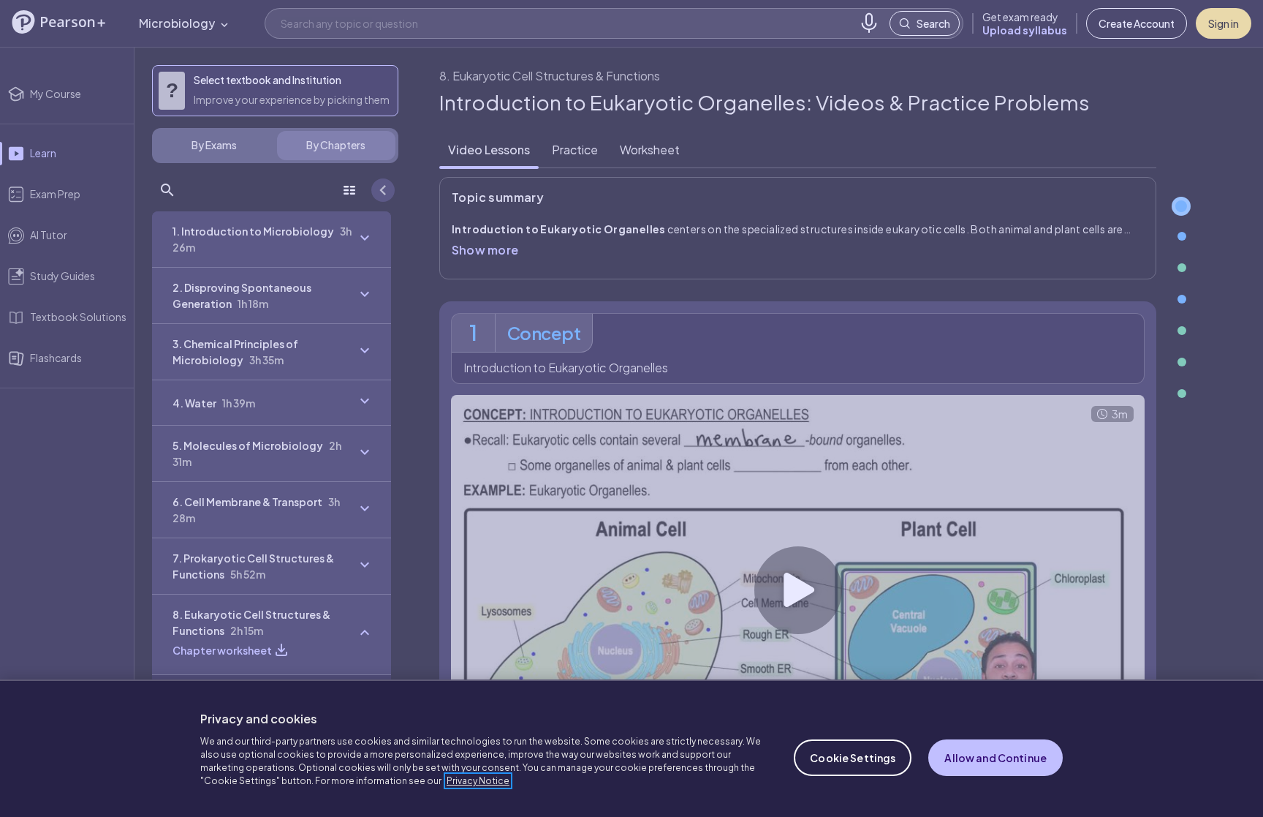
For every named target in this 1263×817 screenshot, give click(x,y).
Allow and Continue (995, 757)
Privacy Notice (478, 780)
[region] (631, 748)
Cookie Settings (852, 757)
